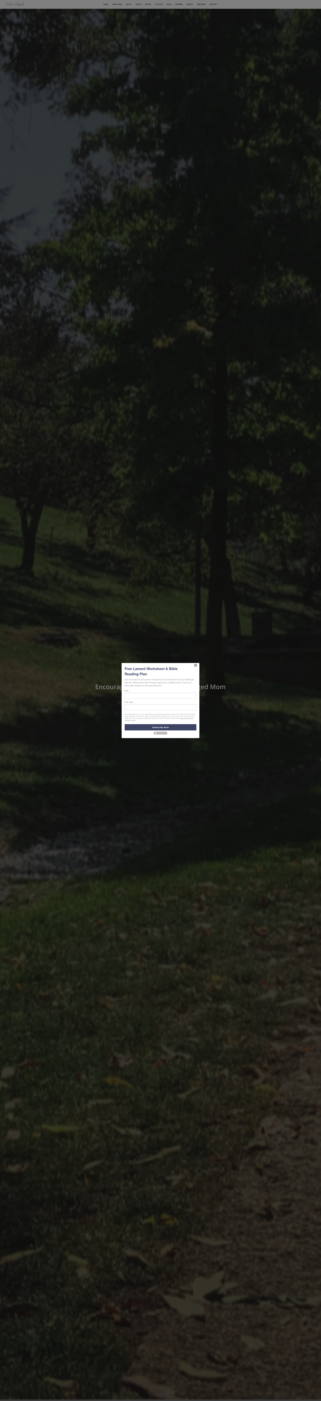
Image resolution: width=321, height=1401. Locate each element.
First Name (129, 702)
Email (127, 690)
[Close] (196, 665)
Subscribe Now (160, 727)
